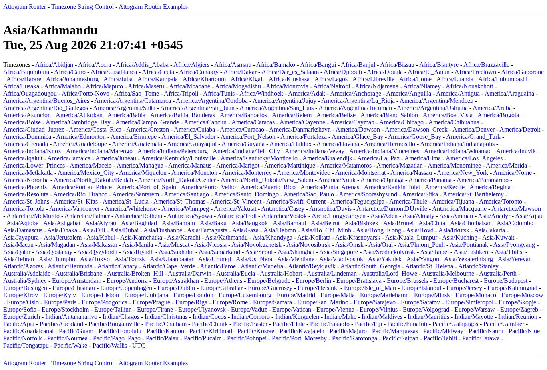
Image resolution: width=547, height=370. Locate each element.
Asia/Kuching (459, 237)
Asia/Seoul (259, 251)
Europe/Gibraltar (221, 287)
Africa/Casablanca (113, 71)
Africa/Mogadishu (238, 86)
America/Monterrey (247, 172)
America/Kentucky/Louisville (178, 158)
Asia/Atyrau (100, 223)
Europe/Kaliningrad (512, 287)
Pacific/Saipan (400, 338)
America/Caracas (253, 122)
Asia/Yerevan (515, 259)
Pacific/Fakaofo (330, 323)
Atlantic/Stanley (478, 266)
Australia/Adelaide (26, 273)
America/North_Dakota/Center (177, 179)
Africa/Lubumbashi (502, 79)
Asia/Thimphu (57, 259)
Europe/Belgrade (268, 280)
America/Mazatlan (399, 165)
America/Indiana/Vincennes (384, 151)
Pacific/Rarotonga (354, 338)
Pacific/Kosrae (255, 331)
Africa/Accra (94, 64)
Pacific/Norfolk (22, 338)
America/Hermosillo (389, 143)
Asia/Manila (137, 244)
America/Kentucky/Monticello (259, 158)
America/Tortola (23, 208)
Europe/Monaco (475, 295)
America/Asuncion (27, 115)
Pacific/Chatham (166, 323)
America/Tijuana (453, 201)
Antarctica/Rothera (138, 215)
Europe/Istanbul (421, 287)
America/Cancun (205, 122)
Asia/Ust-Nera (254, 259)
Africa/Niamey (422, 86)
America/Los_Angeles (474, 158)
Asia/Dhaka (62, 230)
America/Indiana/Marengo (99, 151)
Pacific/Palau (162, 338)
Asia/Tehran (18, 259)
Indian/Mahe (340, 316)
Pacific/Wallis (110, 345)
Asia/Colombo (515, 223)
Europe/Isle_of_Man (370, 287)
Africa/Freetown (475, 71)
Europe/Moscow (522, 295)
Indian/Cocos (209, 316)
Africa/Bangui (318, 64)
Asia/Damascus (22, 230)
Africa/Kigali (247, 79)
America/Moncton (194, 172)
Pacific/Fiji (368, 323)
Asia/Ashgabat (61, 223)
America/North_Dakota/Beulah (93, 179)
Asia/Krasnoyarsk (357, 237)
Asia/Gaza (245, 230)
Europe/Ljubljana (146, 295)
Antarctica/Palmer (87, 215)
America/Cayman (352, 122)
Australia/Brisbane (78, 273)
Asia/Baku (213, 223)
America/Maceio (91, 165)
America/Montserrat (360, 172)
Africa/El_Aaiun (429, 71)
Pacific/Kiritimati (210, 331)
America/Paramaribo (483, 179)
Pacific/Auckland (61, 323)
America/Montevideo (303, 172)
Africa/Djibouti (343, 71)
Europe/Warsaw (474, 309)
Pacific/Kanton (165, 331)
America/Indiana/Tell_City (246, 151)
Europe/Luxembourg (245, 295)
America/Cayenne (302, 122)
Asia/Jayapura (21, 237)
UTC (138, 345)
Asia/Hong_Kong (378, 230)
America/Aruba (492, 107)
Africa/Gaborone (522, 71)
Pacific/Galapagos (455, 323)
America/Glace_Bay (357, 136)
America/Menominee (454, 165)
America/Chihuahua (453, 122)
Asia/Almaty (418, 215)
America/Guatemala (137, 143)
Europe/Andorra (127, 280)
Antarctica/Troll (237, 215)
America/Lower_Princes (34, 165)
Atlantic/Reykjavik (312, 266)
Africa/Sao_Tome (136, 93)
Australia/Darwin (189, 273)
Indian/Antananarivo (71, 316)
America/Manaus (189, 165)
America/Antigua (458, 93)
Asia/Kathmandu (226, 237)
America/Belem (292, 115)
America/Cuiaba (194, 129)
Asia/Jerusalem (63, 237)
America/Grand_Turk (473, 136)
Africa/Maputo (104, 86)
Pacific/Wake (70, 345)
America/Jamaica (68, 158)
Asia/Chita (431, 223)
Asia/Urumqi (214, 259)
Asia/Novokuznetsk (256, 244)
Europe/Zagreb (519, 309)
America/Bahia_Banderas (182, 115)
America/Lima (422, 158)
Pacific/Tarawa (481, 338)
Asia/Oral (380, 244)
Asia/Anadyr (494, 215)
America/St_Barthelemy (473, 194)
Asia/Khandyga (272, 237)
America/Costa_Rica (95, 129)
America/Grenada (25, 143)
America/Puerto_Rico (268, 187)
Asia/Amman (456, 215)
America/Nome (512, 172)
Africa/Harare (23, 79)
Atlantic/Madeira (262, 266)
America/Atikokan (79, 115)
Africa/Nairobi (331, 86)
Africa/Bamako (275, 64)
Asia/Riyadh (138, 251)
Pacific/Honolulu (120, 331)
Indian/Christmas (166, 316)
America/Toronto (500, 201)
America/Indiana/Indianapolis (457, 143)
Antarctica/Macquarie (459, 208)
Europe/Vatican (291, 309)
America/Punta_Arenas (329, 187)
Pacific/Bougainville (114, 323)
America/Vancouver (74, 208)
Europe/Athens (223, 280)
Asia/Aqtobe (22, 223)
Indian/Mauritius (428, 316)
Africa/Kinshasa (289, 79)
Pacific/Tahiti (440, 338)
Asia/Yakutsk (385, 259)
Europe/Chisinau (73, 287)
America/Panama (430, 179)
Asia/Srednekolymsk (389, 251)
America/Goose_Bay (414, 136)
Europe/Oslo (23, 302)
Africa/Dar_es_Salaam (290, 71)
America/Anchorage (355, 93)
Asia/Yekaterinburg (468, 259)
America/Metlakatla (28, 172)
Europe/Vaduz (249, 309)
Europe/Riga (191, 302)
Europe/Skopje (517, 302)
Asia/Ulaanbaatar (171, 259)
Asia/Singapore (338, 251)
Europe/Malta (337, 295)
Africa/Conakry (199, 71)
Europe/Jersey (464, 287)
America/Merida (506, 165)
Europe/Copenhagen (126, 287)
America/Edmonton (81, 136)
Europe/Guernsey (270, 287)
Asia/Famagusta (207, 230)
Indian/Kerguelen (297, 316)
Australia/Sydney (25, 280)
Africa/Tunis (219, 93)
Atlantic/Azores (23, 266)
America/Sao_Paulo (309, 194)
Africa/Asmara (232, 64)
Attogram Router (24, 6)
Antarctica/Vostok (284, 215)
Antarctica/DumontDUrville (391, 208)
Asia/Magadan (56, 244)
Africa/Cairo (70, 71)
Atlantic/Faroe (218, 266)
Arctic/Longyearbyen (339, 215)
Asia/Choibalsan (471, 223)
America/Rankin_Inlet (392, 187)
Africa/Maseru (146, 86)
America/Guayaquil (192, 143)
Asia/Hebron (279, 230)
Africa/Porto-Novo (85, 93)
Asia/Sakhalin (176, 251)
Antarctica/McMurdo (33, 215)
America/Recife (445, 187)
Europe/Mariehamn (384, 295)
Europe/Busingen (25, 287)
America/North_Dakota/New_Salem (267, 179)
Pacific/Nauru (486, 331)
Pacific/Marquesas (395, 331)
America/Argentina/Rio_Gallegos (45, 107)
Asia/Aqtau (529, 215)
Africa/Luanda (454, 79)
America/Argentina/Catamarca (132, 100)
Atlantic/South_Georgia (370, 266)
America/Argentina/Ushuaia (432, 107)
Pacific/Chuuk (210, 323)
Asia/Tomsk (130, 259)
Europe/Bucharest (456, 280)
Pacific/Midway (443, 331)
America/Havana (337, 143)
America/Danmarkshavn (300, 129)
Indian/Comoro (250, 316)
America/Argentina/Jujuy (284, 100)
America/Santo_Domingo (246, 194)
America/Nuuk (337, 179)
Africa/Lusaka (21, 86)
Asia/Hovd (420, 230)
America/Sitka (420, 194)
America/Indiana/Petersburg (172, 151)
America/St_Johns (26, 201)
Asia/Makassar (98, 244)
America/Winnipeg (185, 208)
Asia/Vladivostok (341, 259)
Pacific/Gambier (503, 323)
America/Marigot (237, 165)
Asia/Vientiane (295, 259)
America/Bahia (126, 115)
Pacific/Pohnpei (247, 338)
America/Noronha (26, 179)
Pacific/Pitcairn (203, 338)
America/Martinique (289, 165)
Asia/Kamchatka (141, 237)
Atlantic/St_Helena (429, 266)
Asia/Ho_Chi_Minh (326, 230)
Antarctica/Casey (282, 208)
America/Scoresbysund (368, 194)
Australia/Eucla (235, 273)
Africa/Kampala (157, 79)
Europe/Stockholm (65, 309)
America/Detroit (519, 129)
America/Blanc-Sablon (389, 115)
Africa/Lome (415, 79)
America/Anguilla (408, 93)
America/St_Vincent (235, 201)
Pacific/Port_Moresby (299, 338)
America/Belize (336, 115)
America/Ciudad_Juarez (33, 129)
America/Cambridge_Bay (78, 122)
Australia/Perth (498, 273)
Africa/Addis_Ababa (142, 64)
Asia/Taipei (434, 251)
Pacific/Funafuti (407, 323)
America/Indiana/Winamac (457, 151)
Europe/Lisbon (100, 295)
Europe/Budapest (505, 280)
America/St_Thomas (179, 201)
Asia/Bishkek (361, 223)
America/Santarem (135, 194)
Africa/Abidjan (54, 64)
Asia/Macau (18, 244)
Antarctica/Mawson (516, 208)
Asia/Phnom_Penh (421, 244)
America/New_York (462, 172)
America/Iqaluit (22, 158)
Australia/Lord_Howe (389, 273)
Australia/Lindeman (332, 273)
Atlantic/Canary (117, 266)
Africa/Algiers (191, 64)
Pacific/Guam (76, 331)
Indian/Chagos (121, 316)
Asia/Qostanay (53, 251)
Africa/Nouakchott (469, 86)
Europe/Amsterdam (76, 280)
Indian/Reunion (517, 316)
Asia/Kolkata (313, 237)
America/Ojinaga (382, 179)
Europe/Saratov (420, 302)
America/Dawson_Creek (416, 129)
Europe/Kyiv (59, 295)
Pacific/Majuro (348, 331)
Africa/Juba (118, 79)
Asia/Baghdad (139, 223)
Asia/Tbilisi (509, 251)
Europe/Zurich (21, 316)
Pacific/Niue (524, 331)
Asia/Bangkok (249, 223)
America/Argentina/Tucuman (355, 107)
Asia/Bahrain (178, 223)
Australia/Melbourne (448, 273)
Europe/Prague (151, 302)
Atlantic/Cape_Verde (168, 266)
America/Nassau (411, 172)
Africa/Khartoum (204, 79)
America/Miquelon (143, 172)
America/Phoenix (25, 187)
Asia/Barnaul (289, 223)
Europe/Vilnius (379, 309)
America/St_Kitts (76, 201)
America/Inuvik (516, 151)
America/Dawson (358, 129)
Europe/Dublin (176, 287)
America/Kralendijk (327, 158)
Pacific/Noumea (67, 338)
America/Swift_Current (296, 201)
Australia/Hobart (281, 273)
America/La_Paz (378, 158)
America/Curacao (242, 129)
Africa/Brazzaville (486, 64)
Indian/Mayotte (473, 316)
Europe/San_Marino (322, 302)
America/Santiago (186, 194)
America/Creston (147, 129)
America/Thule (408, 201)
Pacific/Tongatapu (26, 345)
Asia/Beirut (325, 223)
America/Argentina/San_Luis (276, 107)
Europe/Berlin (313, 280)
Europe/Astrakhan (176, 280)
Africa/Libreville (373, 79)
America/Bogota (498, 115)
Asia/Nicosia (210, 244)
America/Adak (306, 93)
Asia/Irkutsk (453, 230)
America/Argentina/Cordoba (212, 100)
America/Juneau (115, 158)
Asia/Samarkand (219, 251)
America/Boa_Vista (448, 115)
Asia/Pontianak (469, 244)
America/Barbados (243, 115)
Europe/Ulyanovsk (202, 309)
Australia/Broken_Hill (135, 273)
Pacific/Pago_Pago (117, 338)
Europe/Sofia (19, 309)
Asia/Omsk (349, 244)
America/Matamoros (346, 165)
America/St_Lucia (126, 201)
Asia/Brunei (398, 223)
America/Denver (473, 129)
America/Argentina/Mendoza (436, 100)
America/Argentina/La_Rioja (358, 100)
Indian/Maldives (382, 316)
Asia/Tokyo (95, 259)
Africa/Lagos (331, 79)
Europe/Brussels (407, 280)
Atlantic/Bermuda (70, 266)
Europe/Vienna (335, 309)
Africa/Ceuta (158, 71)
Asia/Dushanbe (162, 230)
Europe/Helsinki (318, 287)
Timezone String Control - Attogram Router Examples (119, 6)
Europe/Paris (60, 302)
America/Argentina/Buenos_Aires (46, 100)
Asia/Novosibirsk (308, 244)
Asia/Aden (384, 215)
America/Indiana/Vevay (314, 151)
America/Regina (490, 187)
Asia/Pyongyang (514, 244)
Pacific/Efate (289, 323)
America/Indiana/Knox (32, 151)
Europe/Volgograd (426, 309)
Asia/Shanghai (296, 251)
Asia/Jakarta (489, 230)
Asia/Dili (93, 230)
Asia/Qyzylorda (97, 251)
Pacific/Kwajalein (302, 331)
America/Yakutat (235, 208)
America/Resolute (25, 194)
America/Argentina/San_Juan (197, 107)
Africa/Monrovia (287, 86)
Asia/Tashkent (472, 251)
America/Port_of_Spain (146, 187)
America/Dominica (27, 136)
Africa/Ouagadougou (30, 93)
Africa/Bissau (397, 64)
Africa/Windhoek (261, 93)
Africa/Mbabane (189, 86)
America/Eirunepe (134, 136)
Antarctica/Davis (330, 208)
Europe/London (193, 295)
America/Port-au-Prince (82, 187)
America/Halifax (290, 143)
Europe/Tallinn (113, 309)
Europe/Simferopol (469, 302)
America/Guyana (243, 143)
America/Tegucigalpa (357, 201)
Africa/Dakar (240, 71)
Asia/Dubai (124, 230)
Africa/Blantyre (439, 64)
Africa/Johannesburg (72, 79)
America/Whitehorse (131, 208)
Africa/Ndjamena (376, 86)
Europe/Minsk (432, 295)
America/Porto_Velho (208, 187)
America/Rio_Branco (80, 194)
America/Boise (22, 122)
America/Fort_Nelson (248, 136)
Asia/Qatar (16, 251)
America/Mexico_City (86, 172)
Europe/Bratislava (359, 280)
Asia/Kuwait (498, 237)
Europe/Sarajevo (375, 302)
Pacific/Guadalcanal (28, 331)
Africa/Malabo (62, 86)
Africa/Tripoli (181, 93)
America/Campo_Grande (147, 122)
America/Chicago (401, 122)
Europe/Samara (272, 302)
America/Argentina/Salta (124, 107)
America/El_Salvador (188, 136)
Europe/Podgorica (104, 302)
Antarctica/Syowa (189, 215)
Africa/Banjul (358, 64)
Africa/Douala (385, 71)
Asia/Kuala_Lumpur (411, 237)
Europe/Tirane (155, 309)
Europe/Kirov (20, 295)
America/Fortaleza (303, 136)
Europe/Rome (230, 302)
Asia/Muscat (173, 244)
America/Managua (140, 165)
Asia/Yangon (422, 259)
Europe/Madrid (296, 295)
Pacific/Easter (250, 323)
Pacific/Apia (18, 323)
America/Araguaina (509, 93)
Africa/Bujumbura (26, 71)
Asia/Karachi (183, 237)
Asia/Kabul (100, 237)
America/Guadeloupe (80, 143)
